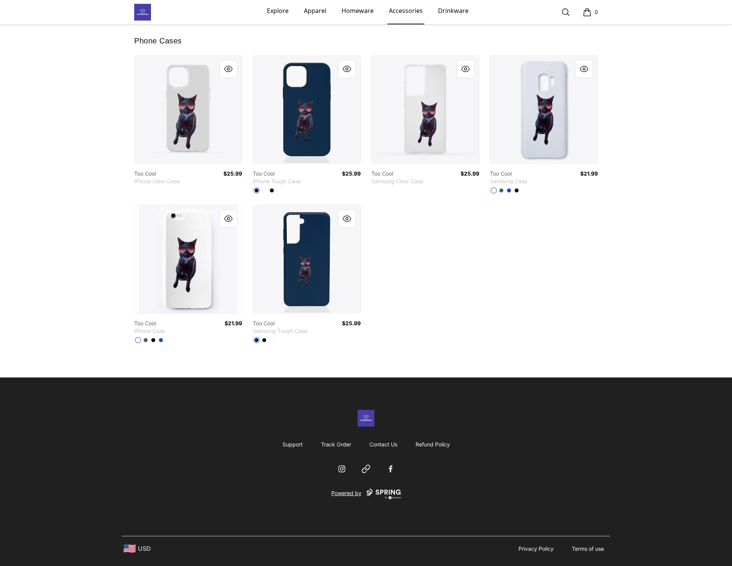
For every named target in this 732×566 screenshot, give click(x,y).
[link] (188, 109)
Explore (278, 10)
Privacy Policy (536, 548)
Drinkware (453, 10)
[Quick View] (228, 69)
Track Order (336, 444)
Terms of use (588, 548)
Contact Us (383, 444)
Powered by (346, 493)
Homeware (358, 10)
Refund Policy (433, 444)
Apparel (315, 10)
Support (293, 444)
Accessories (406, 10)
